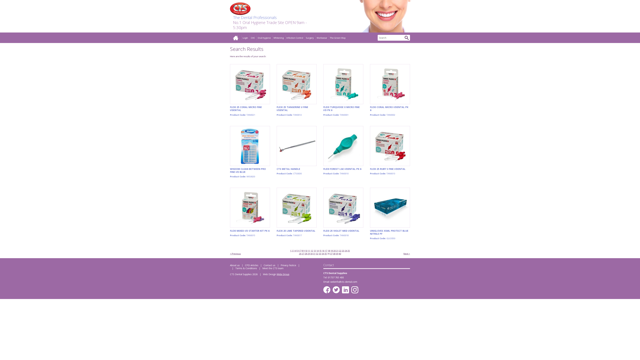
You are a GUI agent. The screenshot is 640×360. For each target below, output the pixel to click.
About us (235, 265)
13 (315, 250)
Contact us (269, 265)
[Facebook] (326, 289)
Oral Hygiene (264, 37)
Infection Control (294, 37)
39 (337, 253)
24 (346, 250)
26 (300, 253)
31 (314, 253)
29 (309, 253)
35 (325, 253)
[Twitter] (336, 289)
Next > (407, 253)
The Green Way (338, 37)
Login (245, 37)
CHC (253, 37)
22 (340, 250)
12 (312, 250)
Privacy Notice (288, 265)
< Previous (235, 253)
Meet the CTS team (273, 268)
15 (320, 250)
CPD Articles (251, 265)
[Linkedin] (345, 289)
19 (331, 250)
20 (334, 250)
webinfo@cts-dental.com (343, 281)
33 (320, 253)
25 (349, 250)
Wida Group (283, 274)
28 (306, 253)
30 (311, 253)
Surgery (310, 37)
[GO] (406, 38)
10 (306, 250)
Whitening (279, 37)
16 (323, 250)
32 (317, 253)
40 (340, 253)
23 (343, 250)
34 (323, 253)
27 (303, 253)
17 (326, 250)
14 (317, 250)
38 (334, 253)
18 (329, 250)
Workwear (322, 37)
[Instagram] (354, 289)
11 (309, 250)
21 (337, 250)
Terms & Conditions (246, 268)
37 (331, 253)
